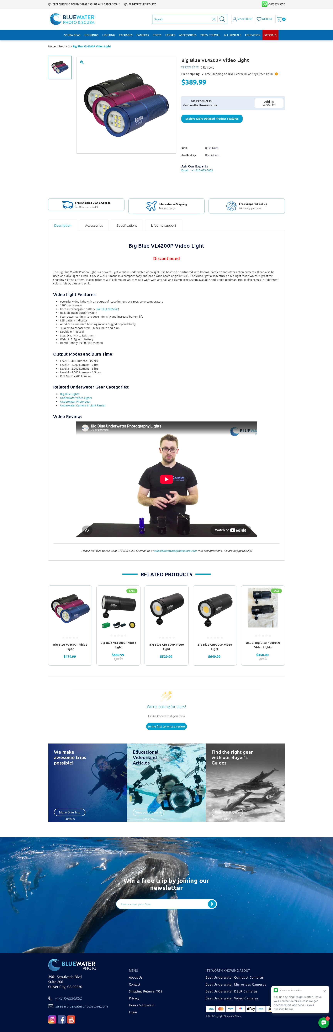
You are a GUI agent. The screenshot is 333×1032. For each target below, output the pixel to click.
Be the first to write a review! (166, 726)
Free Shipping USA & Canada (93, 202)
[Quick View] (84, 593)
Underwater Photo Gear (75, 401)
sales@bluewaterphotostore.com (175, 551)
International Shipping (173, 204)
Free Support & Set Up (253, 203)
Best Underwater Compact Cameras (235, 977)
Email (184, 170)
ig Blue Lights (70, 394)
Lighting (108, 35)
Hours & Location (142, 1005)
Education (253, 35)
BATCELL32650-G (107, 309)
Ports (157, 35)
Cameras (142, 35)
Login (133, 1012)
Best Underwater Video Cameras (232, 998)
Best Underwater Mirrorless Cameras (236, 984)
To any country (167, 208)
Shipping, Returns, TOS (145, 991)
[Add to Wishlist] (84, 603)
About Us (135, 977)
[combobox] (182, 19)
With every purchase (250, 208)
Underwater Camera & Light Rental (82, 405)
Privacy (134, 998)
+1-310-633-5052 (202, 170)
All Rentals (232, 35)
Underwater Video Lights (76, 398)
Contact (134, 984)
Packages (126, 35)
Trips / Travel (210, 35)
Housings (91, 35)
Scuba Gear (72, 35)
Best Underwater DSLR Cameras (232, 991)
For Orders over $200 (86, 207)
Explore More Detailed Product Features (212, 118)
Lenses (170, 35)
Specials (270, 35)
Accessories (188, 35)
